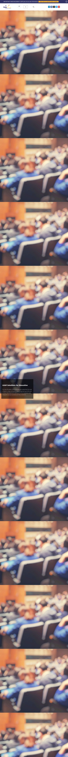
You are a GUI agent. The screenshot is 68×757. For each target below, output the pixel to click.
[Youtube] (59, 7)
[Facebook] (52, 7)
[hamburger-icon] (19, 6)
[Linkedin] (49, 7)
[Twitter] (56, 7)
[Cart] (26, 6)
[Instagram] (54, 7)
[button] (33, 7)
